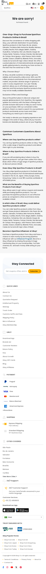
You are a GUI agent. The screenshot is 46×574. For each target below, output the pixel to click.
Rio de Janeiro (8, 451)
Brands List (7, 342)
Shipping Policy (8, 318)
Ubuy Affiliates (8, 367)
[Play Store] (22, 511)
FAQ (4, 353)
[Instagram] (8, 567)
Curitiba (6, 473)
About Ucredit (8, 356)
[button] (29, 4)
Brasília (6, 466)
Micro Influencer (9, 321)
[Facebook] (4, 567)
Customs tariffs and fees (12, 314)
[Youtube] (13, 567)
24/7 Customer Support (18, 488)
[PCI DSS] (8, 529)
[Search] (42, 8)
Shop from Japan (10, 543)
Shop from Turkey (10, 549)
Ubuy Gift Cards (9, 360)
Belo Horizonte (8, 462)
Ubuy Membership (10, 325)
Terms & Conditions (11, 559)
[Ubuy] (10, 4)
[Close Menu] (2, 4)
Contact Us (7, 296)
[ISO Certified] (23, 529)
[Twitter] (17, 567)
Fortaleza (6, 458)
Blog (4, 364)
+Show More (7, 410)
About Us (6, 292)
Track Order (7, 310)
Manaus (6, 469)
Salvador (6, 455)
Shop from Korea (10, 546)
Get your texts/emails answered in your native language (24, 492)
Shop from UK (23, 540)
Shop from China (25, 546)
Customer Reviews (10, 346)
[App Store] (9, 511)
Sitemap (6, 307)
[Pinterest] (22, 567)
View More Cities (9, 476)
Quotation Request (10, 299)
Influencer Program (24, 239)
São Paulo (6, 447)
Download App (8, 338)
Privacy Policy (26, 559)
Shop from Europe (26, 549)
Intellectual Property (11, 303)
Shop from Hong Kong (27, 543)
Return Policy (8, 349)
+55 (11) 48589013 (12, 500)
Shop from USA (9, 540)
